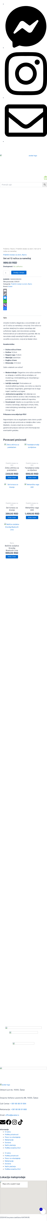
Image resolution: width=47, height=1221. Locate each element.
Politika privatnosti (11, 1135)
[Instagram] (26, 98)
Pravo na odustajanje (12, 1137)
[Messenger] (26, 48)
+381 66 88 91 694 (18, 1103)
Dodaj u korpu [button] (12, 477)
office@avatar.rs (12, 1115)
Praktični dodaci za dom (24, 249)
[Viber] (22, 305)
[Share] (22, 308)
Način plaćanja (10, 1145)
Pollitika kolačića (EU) (13, 1148)
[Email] (22, 290)
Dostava (8, 1143)
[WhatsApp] (22, 301)
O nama (8, 1132)
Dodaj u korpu (18, 273)
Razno (12, 249)
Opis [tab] (5, 318)
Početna (6, 249)
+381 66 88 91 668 (19, 1109)
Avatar (10, 286)
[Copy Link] (22, 294)
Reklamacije (9, 1140)
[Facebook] (26, 141)
